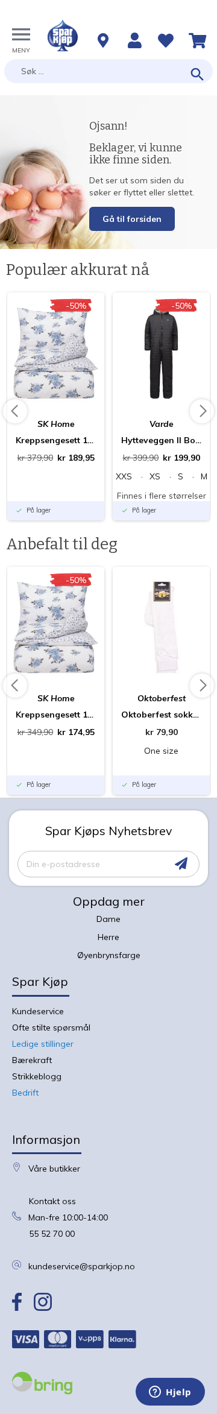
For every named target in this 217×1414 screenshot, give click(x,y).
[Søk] (197, 75)
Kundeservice (38, 1011)
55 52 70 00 (52, 1233)
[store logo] (63, 35)
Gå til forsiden (132, 218)
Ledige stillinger (43, 1043)
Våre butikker (54, 1168)
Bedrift (25, 1092)
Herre (108, 937)
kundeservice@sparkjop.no (81, 1266)
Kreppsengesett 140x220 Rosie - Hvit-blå (56, 440)
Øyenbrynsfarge (108, 955)
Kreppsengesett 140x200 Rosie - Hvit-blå (56, 714)
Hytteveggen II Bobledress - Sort (161, 440)
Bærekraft (32, 1060)
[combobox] (108, 71)
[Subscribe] (181, 864)
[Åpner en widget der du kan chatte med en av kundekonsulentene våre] (170, 1393)
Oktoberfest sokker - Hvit (161, 714)
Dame (108, 919)
